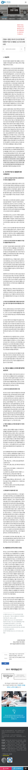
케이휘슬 (5, 2)
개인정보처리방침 (6, 755)
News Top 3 (12, 16)
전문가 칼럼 (4, 18)
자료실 (24, 18)
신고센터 (7, 768)
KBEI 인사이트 (12, 18)
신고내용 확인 (18, 768)
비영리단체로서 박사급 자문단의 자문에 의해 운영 (8, 676)
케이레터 (6, 16)
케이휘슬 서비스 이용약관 (7, 754)
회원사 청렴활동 (20, 16)
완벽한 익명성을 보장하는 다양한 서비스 (20, 675)
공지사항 (19, 18)
